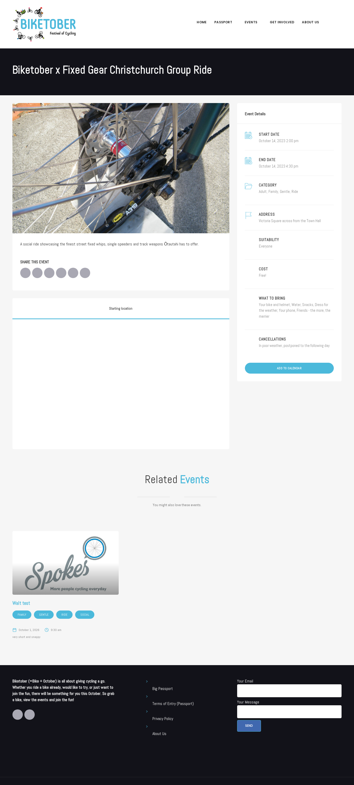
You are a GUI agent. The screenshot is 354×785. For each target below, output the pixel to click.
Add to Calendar (289, 368)
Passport (223, 22)
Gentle (285, 191)
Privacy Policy (162, 718)
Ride (295, 191)
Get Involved (282, 22)
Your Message (248, 702)
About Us (310, 22)
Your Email (245, 681)
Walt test (21, 603)
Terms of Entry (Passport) (173, 703)
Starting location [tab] (120, 308)
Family (273, 191)
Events (251, 22)
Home (202, 22)
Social (84, 615)
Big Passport (162, 688)
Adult (263, 191)
